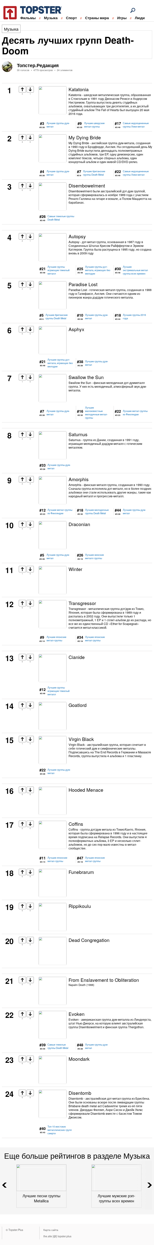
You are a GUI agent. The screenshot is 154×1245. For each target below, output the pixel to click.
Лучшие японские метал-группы (56, 638)
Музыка (51, 18)
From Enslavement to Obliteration (104, 980)
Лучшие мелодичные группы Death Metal (97, 511)
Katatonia (79, 89)
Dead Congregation (89, 940)
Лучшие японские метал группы (95, 638)
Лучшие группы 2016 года (134, 316)
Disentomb (80, 1093)
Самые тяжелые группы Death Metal (61, 218)
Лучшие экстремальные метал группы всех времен (135, 270)
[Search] (132, 10)
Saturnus (78, 434)
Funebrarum (81, 872)
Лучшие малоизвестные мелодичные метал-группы (96, 412)
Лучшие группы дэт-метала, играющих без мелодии (97, 270)
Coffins (76, 824)
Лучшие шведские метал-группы (94, 124)
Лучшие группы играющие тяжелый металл (58, 270)
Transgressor (82, 603)
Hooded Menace (86, 790)
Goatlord (78, 705)
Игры (122, 18)
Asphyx (76, 329)
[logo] (30, 12)
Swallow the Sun (86, 377)
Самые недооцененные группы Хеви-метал (136, 124)
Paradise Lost (83, 284)
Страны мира (97, 18)
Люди (140, 18)
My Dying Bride (85, 137)
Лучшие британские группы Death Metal (94, 173)
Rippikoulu (80, 906)
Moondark (79, 1059)
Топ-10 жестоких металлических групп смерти (60, 1130)
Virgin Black (81, 739)
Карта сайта (50, 1230)
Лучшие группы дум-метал (58, 124)
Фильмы (28, 18)
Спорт (71, 18)
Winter (75, 569)
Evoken (77, 1014)
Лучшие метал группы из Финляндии (135, 412)
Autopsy (77, 236)
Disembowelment (87, 185)
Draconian (79, 524)
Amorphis (79, 479)
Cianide (77, 657)
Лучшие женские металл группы (94, 556)
